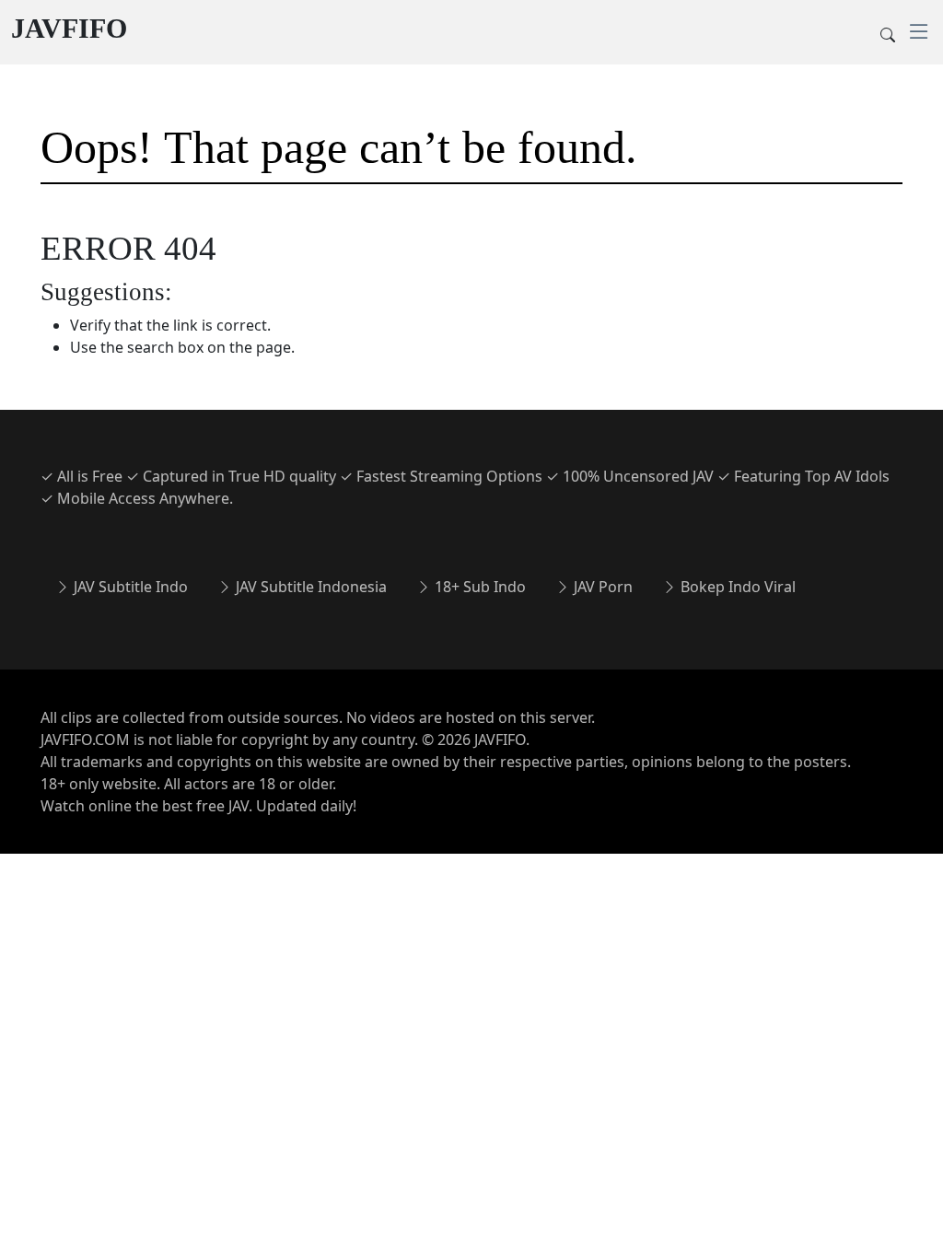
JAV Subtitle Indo (129, 587)
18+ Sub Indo (478, 587)
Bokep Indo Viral (736, 587)
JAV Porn (601, 587)
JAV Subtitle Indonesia (309, 587)
